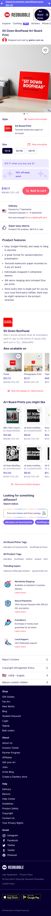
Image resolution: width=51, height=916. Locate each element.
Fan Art (6, 701)
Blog (4, 711)
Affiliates (7, 757)
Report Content (10, 659)
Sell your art (8, 762)
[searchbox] (25, 513)
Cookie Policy (8, 883)
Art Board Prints (12, 542)
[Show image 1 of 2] (24, 114)
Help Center (8, 798)
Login (5, 720)
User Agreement (9, 874)
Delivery (6, 789)
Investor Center (10, 747)
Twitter (11, 845)
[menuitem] (6, 23)
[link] (18, 522)
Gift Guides (8, 696)
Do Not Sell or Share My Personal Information (23, 879)
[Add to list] (45, 50)
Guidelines (7, 803)
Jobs (5, 767)
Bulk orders (8, 730)
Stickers (35, 23)
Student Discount (11, 716)
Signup (6, 725)
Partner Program (11, 752)
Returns (6, 794)
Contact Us (8, 818)
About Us (7, 743)
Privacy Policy (26, 874)
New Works (8, 706)
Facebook (12, 840)
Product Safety (10, 808)
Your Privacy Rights (12, 822)
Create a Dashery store (14, 776)
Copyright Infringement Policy (18, 667)
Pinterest (12, 855)
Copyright (7, 813)
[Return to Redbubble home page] (17, 14)
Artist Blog (8, 771)
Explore (6, 23)
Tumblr (11, 850)
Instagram (12, 835)
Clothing (20, 23)
